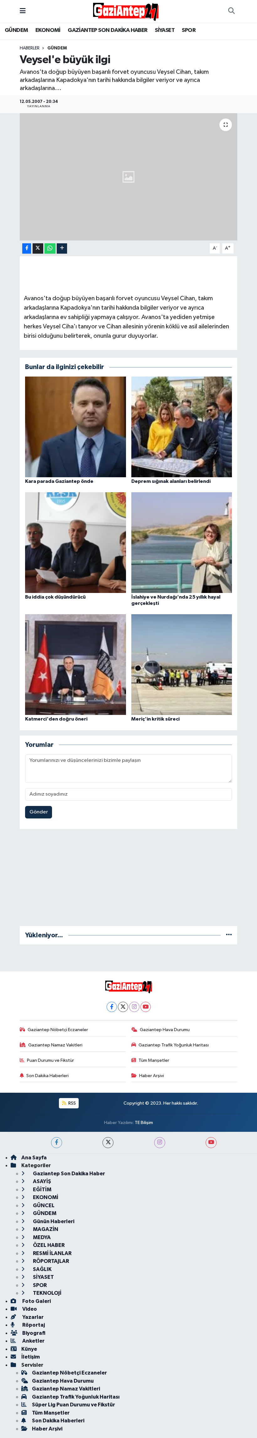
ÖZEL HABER (48, 1245)
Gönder (38, 812)
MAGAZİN (45, 1229)
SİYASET (165, 30)
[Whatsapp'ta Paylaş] (50, 248)
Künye (29, 1349)
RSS (71, 1103)
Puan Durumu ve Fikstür (50, 1060)
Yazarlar (32, 1317)
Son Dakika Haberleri (47, 1075)
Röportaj (33, 1325)
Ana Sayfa (34, 1157)
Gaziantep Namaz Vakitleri (55, 1045)
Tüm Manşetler (154, 1060)
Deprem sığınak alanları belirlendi (171, 481)
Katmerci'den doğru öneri (56, 719)
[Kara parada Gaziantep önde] (75, 426)
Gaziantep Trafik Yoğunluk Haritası (174, 1045)
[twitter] (107, 1142)
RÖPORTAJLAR (50, 1261)
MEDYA (41, 1237)
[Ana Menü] (23, 11)
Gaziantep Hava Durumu (165, 1029)
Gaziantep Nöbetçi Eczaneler (58, 1029)
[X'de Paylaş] (38, 248)
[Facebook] (112, 1007)
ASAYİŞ (41, 1181)
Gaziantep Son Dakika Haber (68, 1173)
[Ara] (231, 11)
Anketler (33, 1341)
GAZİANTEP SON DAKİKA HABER (107, 30)
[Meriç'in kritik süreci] (181, 664)
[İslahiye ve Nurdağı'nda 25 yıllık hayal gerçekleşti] (181, 542)
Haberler (29, 48)
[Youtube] (145, 1007)
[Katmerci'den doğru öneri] (75, 664)
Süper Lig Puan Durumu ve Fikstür (73, 1404)
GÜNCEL (43, 1205)
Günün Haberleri (53, 1221)
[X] (123, 1007)
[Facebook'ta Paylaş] (26, 248)
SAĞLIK (42, 1269)
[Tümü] (229, 935)
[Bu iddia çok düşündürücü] (75, 542)
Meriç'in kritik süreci (155, 719)
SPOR (189, 30)
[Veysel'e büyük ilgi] (129, 177)
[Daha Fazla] (62, 248)
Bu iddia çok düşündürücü (55, 597)
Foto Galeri (36, 1301)
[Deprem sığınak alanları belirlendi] (181, 426)
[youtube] (211, 1142)
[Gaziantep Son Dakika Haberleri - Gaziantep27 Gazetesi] (126, 11)
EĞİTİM (41, 1189)
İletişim (30, 1357)
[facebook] (56, 1142)
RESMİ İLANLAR (51, 1253)
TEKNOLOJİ (46, 1293)
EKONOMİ (47, 30)
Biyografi (33, 1333)
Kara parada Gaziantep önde (59, 481)
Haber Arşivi (151, 1075)
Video (29, 1309)
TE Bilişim (144, 1122)
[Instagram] (134, 1007)
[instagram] (159, 1142)
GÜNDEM (16, 30)
